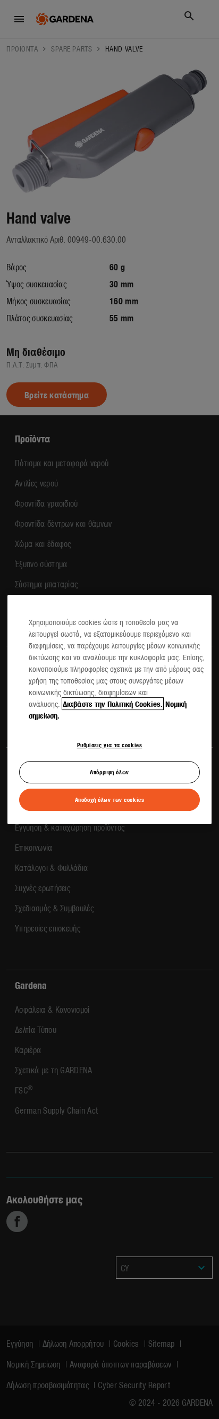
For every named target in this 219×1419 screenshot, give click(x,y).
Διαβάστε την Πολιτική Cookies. (113, 703)
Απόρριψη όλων (109, 771)
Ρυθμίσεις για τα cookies (109, 744)
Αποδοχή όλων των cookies (110, 799)
